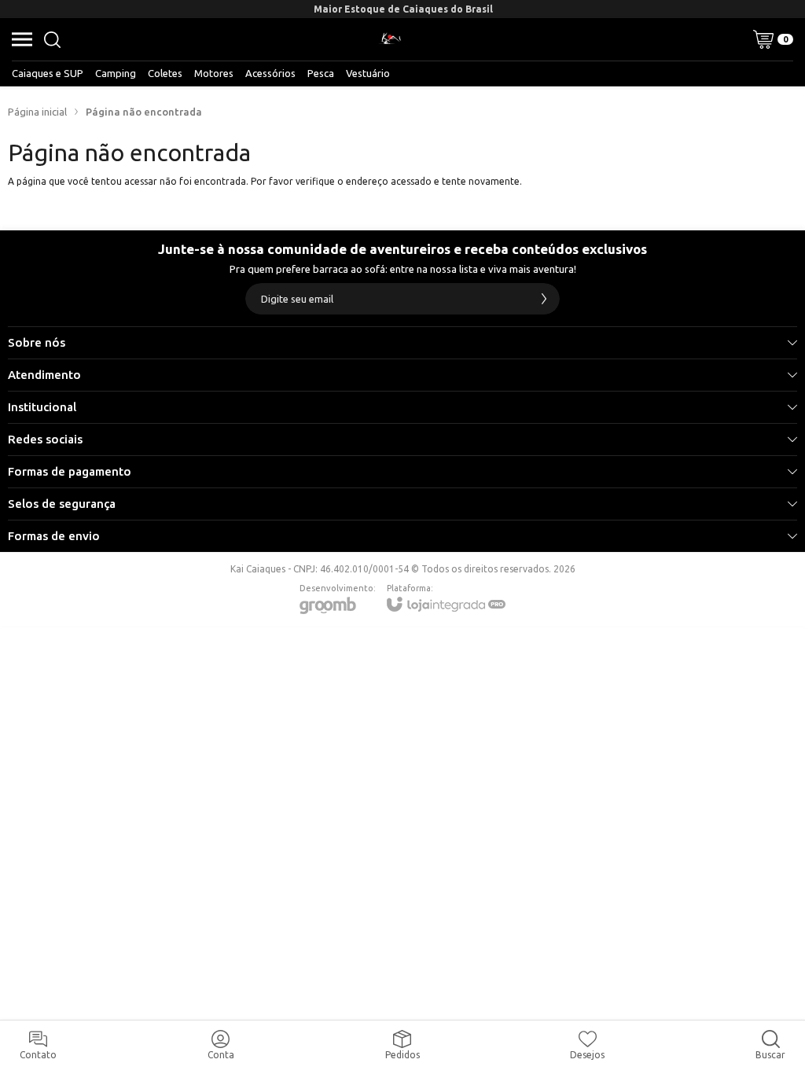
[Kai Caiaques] (390, 39)
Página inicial (37, 111)
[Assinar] (544, 298)
